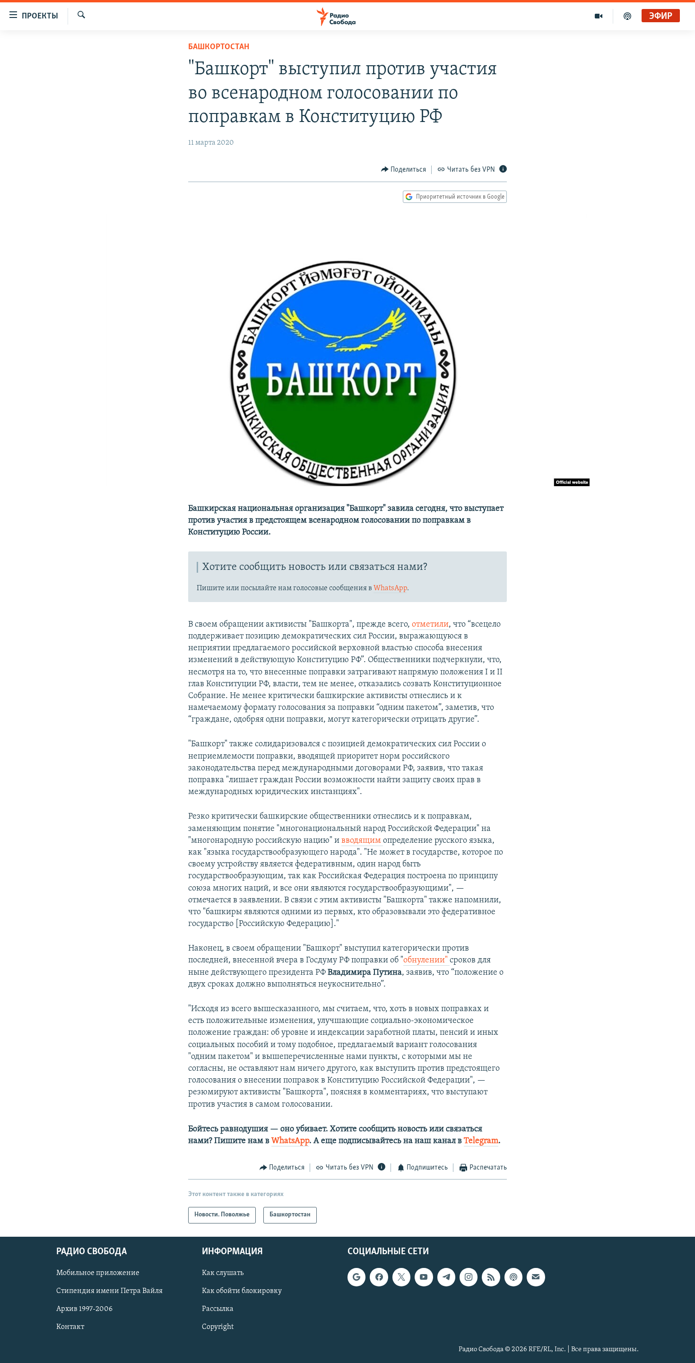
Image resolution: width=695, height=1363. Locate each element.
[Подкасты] (513, 1277)
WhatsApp (390, 588)
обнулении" (426, 960)
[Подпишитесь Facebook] (379, 1277)
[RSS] (491, 1277)
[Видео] (598, 16)
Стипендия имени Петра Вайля (109, 1291)
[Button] (403, 170)
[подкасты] (627, 16)
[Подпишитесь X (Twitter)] (401, 1277)
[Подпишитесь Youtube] (424, 1277)
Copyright (218, 1327)
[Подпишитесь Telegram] (446, 1277)
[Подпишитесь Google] (356, 1277)
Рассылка (218, 1309)
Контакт (70, 1327)
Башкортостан (218, 47)
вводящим (362, 841)
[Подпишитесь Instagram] (469, 1277)
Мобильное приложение (97, 1273)
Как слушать (222, 1273)
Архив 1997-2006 (84, 1309)
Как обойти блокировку (242, 1291)
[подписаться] (536, 1277)
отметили (430, 624)
